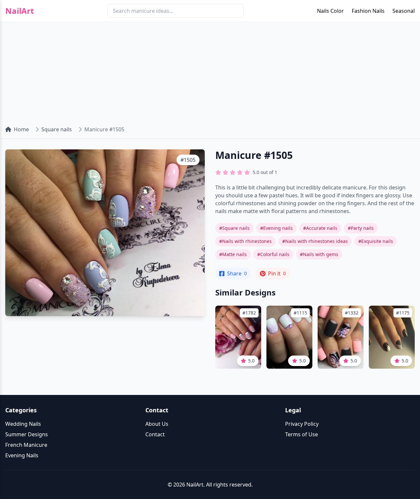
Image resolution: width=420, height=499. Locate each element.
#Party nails (361, 228)
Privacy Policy (302, 423)
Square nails (56, 129)
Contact (155, 434)
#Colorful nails (273, 254)
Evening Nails (21, 455)
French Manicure (26, 444)
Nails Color (330, 10)
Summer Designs (26, 434)
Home (21, 129)
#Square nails (234, 228)
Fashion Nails (368, 10)
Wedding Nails (23, 423)
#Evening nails (276, 228)
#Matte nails (233, 254)
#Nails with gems (319, 254)
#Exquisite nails (375, 241)
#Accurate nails (320, 228)
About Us (156, 423)
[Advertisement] (210, 71)
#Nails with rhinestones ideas (315, 241)
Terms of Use (301, 434)
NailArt (19, 11)
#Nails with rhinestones (245, 241)
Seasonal (403, 10)
